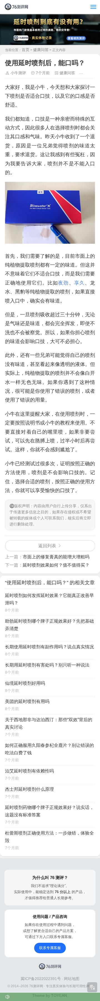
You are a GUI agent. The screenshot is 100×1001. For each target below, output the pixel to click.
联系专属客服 (50, 948)
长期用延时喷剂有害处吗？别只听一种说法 (47, 665)
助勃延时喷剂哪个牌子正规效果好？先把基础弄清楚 (49, 625)
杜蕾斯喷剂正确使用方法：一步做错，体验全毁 (49, 837)
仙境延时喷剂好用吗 (25, 683)
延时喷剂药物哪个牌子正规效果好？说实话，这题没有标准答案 (49, 811)
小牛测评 (18, 73)
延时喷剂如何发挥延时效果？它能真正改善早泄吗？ (49, 599)
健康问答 (41, 49)
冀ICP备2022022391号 (41, 978)
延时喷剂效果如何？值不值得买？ (56, 565)
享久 (79, 283)
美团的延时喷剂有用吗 (27, 701)
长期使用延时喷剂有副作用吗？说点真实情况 (49, 646)
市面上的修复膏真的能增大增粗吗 (56, 556)
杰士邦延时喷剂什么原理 (29, 789)
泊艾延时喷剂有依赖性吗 (29, 771)
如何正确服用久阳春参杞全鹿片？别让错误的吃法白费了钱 (49, 749)
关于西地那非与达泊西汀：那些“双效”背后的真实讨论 (48, 723)
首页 (25, 49)
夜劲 (63, 283)
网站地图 (71, 978)
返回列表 (47, 545)
